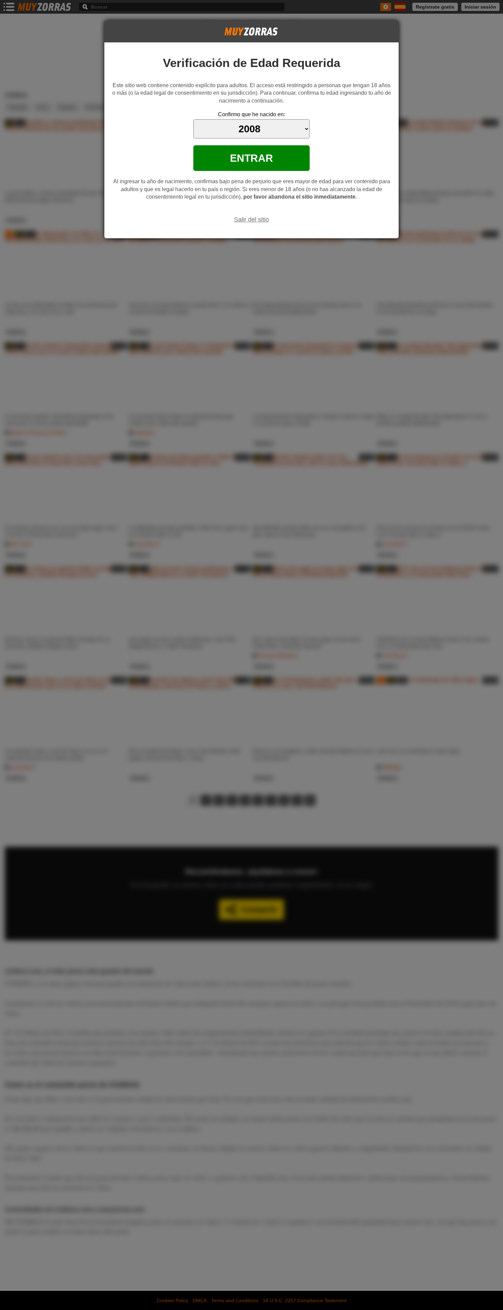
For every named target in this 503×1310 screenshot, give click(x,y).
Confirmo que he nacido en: (251, 114)
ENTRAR (251, 158)
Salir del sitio (251, 219)
